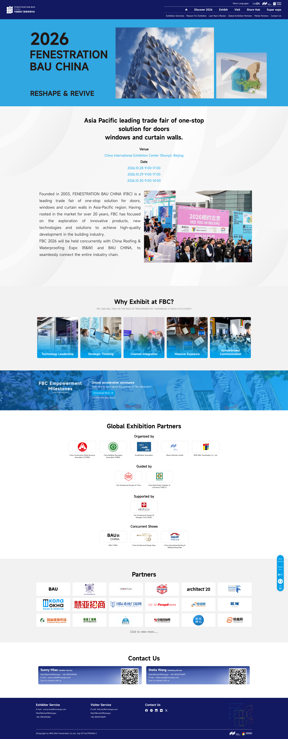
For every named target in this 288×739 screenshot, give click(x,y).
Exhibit (223, 9)
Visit (237, 9)
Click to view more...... (144, 631)
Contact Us (276, 15)
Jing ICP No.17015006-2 (87, 733)
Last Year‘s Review (217, 15)
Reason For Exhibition (197, 15)
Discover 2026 (203, 9)
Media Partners (261, 15)
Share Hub (253, 9)
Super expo (274, 9)
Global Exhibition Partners (240, 15)
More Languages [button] (241, 3)
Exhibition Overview (175, 15)
